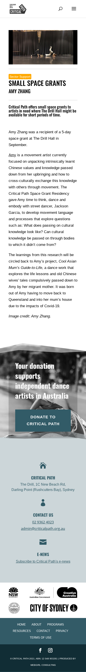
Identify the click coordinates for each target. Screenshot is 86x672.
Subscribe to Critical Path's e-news (43, 561)
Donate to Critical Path (43, 420)
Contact (43, 631)
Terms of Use (41, 637)
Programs (55, 624)
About (36, 624)
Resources (22, 631)
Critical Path (20, 658)
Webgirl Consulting (43, 665)
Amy (12, 155)
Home (21, 624)
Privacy (62, 631)
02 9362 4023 (43, 522)
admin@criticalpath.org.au (43, 528)
